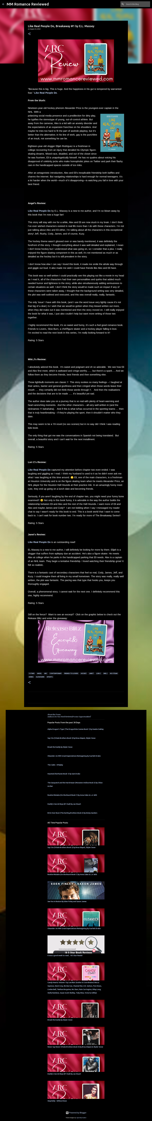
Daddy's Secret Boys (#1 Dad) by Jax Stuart (64, 804)
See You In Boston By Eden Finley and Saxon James (67, 901)
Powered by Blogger (77, 1113)
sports (50, 677)
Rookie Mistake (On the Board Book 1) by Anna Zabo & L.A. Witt (72, 795)
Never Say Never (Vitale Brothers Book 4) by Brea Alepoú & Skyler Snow (75, 1047)
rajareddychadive (81, 1117)
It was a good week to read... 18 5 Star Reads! (65, 955)
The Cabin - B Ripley (55, 765)
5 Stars (31, 673)
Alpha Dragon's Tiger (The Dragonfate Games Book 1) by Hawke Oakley (76, 729)
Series (31, 677)
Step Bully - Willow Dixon (57, 1101)
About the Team (54, 714)
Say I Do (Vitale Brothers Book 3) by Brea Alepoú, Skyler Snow (71, 738)
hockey (83, 673)
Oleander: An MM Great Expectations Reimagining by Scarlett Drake (74, 756)
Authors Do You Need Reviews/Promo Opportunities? (69, 717)
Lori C (98, 673)
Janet (91, 673)
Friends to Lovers (71, 673)
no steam (113, 673)
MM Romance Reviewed (28, 4)
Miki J (105, 673)
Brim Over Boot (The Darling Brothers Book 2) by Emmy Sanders (72, 813)
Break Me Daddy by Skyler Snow (60, 747)
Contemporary (56, 673)
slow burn (40, 677)
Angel (39, 673)
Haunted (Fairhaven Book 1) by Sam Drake (64, 774)
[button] (29, 34)
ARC (45, 673)
